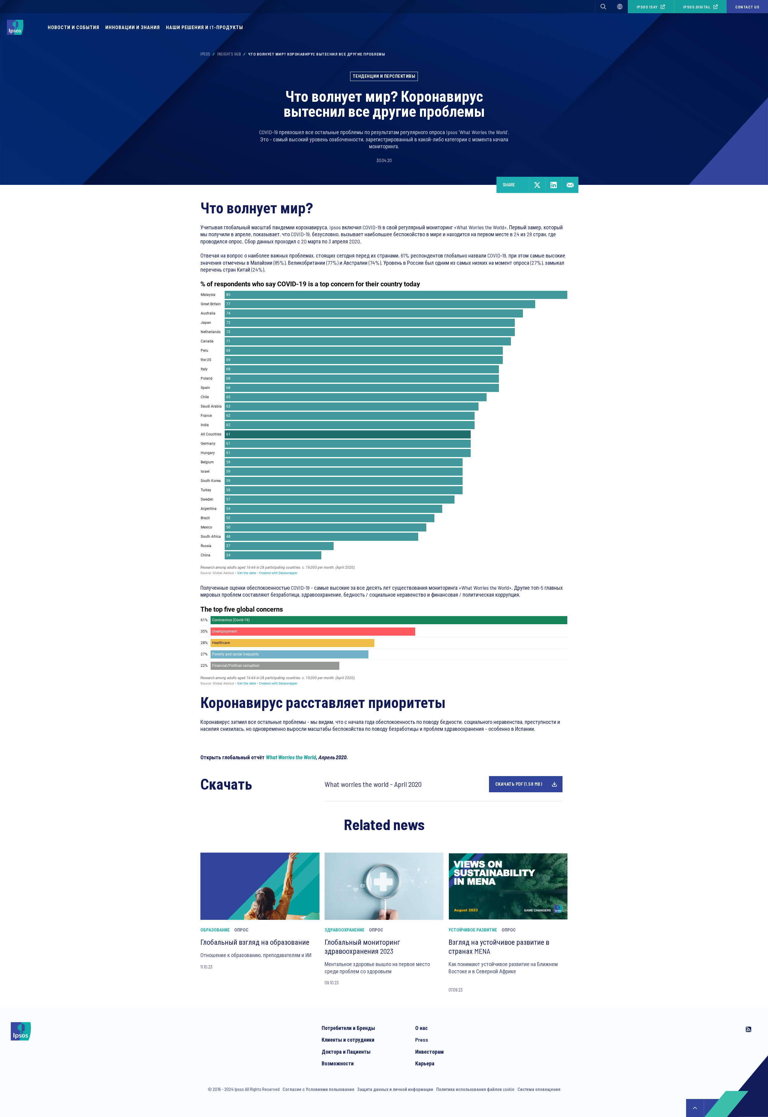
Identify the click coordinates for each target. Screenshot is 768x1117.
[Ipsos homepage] (16, 27)
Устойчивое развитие (472, 929)
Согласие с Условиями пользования (318, 1089)
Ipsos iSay (647, 6)
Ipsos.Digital (697, 6)
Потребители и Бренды (348, 1028)
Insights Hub (229, 54)
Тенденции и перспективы (384, 76)
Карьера (424, 1063)
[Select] (619, 6)
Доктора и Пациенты (346, 1051)
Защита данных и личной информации (395, 1089)
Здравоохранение (344, 929)
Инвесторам (429, 1051)
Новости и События (73, 27)
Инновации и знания (132, 27)
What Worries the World (291, 757)
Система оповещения (539, 1089)
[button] (603, 6)
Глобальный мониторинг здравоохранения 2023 (362, 946)
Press (421, 1039)
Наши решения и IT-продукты (204, 27)
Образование (215, 929)
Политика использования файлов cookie (475, 1089)
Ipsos (205, 54)
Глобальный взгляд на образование (254, 942)
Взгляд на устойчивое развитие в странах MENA (498, 946)
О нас (421, 1028)
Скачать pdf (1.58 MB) (518, 784)
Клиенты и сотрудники (348, 1039)
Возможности (338, 1063)
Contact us (747, 6)
